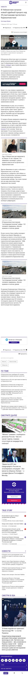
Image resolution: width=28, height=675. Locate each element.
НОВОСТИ (6, 551)
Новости (4, 7)
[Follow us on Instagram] (13, 660)
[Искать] (22, 673)
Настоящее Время (5, 21)
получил (3, 129)
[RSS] (20, 660)
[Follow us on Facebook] (2, 660)
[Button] (7, 28)
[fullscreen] (25, 48)
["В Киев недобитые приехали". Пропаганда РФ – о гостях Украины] (14, 612)
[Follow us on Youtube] (9, 660)
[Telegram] (14, 673)
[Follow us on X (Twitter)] (6, 660)
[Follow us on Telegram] (16, 660)
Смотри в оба (8, 595)
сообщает (8, 65)
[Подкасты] (24, 660)
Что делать (22, 84)
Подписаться (14, 342)
